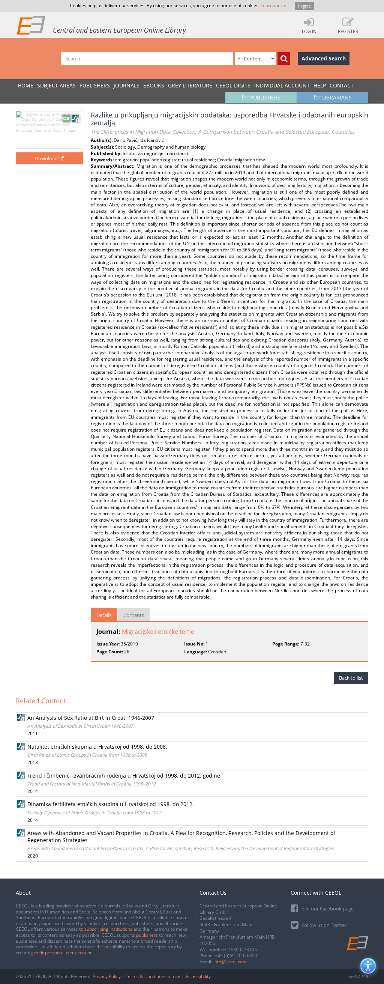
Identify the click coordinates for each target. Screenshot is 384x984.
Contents (133, 615)
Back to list (351, 677)
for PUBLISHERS (261, 97)
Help (320, 85)
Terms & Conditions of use (153, 976)
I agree (304, 6)
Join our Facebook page (327, 908)
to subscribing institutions (105, 929)
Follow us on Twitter (323, 925)
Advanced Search (324, 58)
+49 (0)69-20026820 (236, 955)
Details (103, 615)
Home (25, 85)
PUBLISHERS (95, 85)
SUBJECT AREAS (56, 85)
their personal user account (63, 952)
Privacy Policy (107, 976)
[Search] (284, 58)
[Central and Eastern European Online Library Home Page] (102, 25)
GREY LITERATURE (190, 85)
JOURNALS (127, 85)
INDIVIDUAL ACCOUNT (282, 85)
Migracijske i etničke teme (158, 631)
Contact (342, 85)
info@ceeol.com (230, 961)
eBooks (153, 85)
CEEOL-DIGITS (233, 85)
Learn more (273, 5)
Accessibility (198, 976)
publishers (147, 935)
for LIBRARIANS (333, 97)
